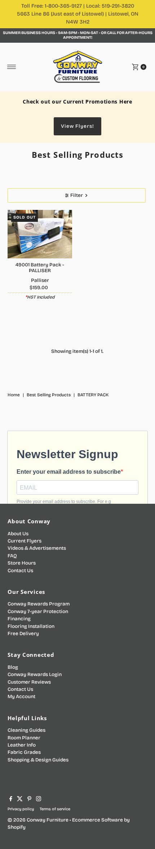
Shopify (17, 827)
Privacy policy (21, 809)
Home (14, 394)
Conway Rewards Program (39, 604)
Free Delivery (23, 633)
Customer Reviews (29, 682)
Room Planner (24, 738)
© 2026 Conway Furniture (38, 820)
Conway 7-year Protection (38, 611)
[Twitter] (20, 799)
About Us (18, 534)
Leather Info (22, 745)
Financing (19, 619)
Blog (13, 667)
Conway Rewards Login (35, 674)
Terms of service (55, 809)
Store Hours (22, 563)
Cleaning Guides (26, 730)
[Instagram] (38, 799)
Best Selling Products (49, 394)
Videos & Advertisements (37, 548)
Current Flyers (24, 541)
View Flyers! (77, 126)
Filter (76, 195)
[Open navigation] (11, 67)
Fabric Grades (24, 752)
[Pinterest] (29, 799)
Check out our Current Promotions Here (77, 101)
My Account (21, 696)
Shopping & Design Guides (38, 760)
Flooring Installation (31, 626)
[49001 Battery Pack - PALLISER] (40, 234)
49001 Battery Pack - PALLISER (39, 268)
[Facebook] (10, 799)
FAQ (12, 556)
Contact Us (20, 570)
